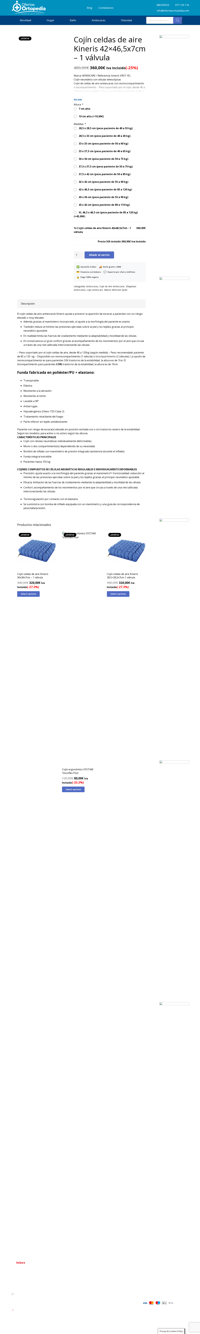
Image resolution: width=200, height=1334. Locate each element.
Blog (90, 1307)
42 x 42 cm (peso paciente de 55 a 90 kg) (103, 182)
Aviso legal (93, 1302)
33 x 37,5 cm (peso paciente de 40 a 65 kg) (104, 151)
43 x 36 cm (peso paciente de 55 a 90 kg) (103, 197)
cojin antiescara (95, 289)
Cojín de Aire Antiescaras (112, 286)
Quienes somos (95, 1282)
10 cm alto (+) (91, 116)
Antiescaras (92, 286)
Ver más (78, 99)
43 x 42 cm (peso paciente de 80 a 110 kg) (104, 204)
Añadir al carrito (99, 255)
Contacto (92, 1287)
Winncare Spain (119, 289)
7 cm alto (84, 108)
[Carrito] (185, 20)
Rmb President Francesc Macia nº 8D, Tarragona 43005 (40, 1310)
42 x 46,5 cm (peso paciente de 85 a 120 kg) (105, 189)
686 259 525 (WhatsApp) (26, 1293)
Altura (78, 104)
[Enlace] (29, 7)
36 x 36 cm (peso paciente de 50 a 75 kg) (103, 159)
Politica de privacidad (98, 1292)
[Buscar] (177, 20)
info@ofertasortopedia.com (27, 1299)
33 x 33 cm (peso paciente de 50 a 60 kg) (103, 143)
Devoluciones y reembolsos (101, 1297)
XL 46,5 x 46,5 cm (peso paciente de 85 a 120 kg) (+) (106, 214)
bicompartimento (105, 356)
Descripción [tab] (28, 303)
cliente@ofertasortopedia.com (28, 1304)
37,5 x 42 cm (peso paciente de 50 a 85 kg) (104, 174)
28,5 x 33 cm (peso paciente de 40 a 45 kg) (104, 136)
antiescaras (79, 289)
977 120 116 (19, 1288)
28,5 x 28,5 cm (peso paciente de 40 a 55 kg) (105, 128)
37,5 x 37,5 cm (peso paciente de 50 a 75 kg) (105, 166)
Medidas (80, 124)
